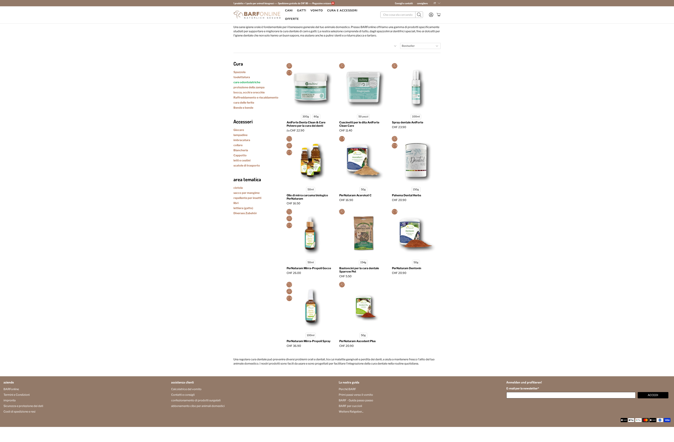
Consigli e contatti (404, 3)
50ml (311, 189)
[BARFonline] (257, 15)
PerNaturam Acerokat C (355, 195)
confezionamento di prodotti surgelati (196, 400)
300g (305, 116)
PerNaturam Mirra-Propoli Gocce (309, 268)
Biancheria (240, 150)
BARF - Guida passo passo (356, 400)
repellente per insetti (247, 198)
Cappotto (240, 155)
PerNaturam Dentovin (406, 268)
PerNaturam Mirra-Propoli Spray (309, 341)
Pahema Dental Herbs (406, 195)
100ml (416, 116)
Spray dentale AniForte (407, 122)
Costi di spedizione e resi (19, 411)
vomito (316, 10)
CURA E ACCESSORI (342, 10)
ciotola (238, 187)
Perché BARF (347, 389)
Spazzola (239, 72)
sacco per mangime (246, 193)
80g (316, 116)
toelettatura (241, 77)
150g (416, 189)
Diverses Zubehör (245, 213)
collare (238, 145)
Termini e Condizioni (17, 394)
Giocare (238, 130)
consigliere (422, 3)
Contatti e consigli (183, 394)
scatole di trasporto (246, 165)
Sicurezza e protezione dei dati (23, 406)
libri (236, 203)
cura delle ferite (243, 102)
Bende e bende (243, 107)
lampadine (240, 135)
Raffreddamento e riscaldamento (255, 97)
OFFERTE (292, 19)
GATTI (301, 10)
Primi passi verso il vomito (356, 394)
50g (363, 189)
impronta (10, 400)
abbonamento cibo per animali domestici (198, 406)
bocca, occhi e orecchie (249, 92)
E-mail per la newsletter (522, 388)
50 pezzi (363, 116)
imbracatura (241, 140)
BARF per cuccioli (350, 406)
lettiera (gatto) (243, 208)
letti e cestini (241, 160)
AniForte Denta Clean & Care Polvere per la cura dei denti (306, 124)
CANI (289, 10)
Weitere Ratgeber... (351, 411)
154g (363, 262)
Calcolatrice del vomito (186, 389)
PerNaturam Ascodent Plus (357, 341)
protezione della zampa (249, 87)
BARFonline (11, 389)
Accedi (653, 395)
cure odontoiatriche (246, 82)
